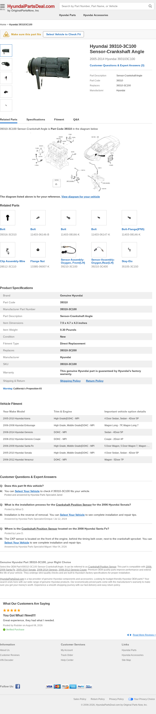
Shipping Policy (70, 380)
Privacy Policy (116, 699)
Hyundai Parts (67, 15)
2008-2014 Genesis (47, 569)
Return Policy (94, 380)
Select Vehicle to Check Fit (63, 34)
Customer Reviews (10, 655)
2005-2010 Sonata (26, 569)
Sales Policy (79, 699)
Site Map (126, 660)
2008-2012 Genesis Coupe (73, 569)
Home (3, 24)
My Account (67, 650)
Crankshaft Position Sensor (74, 504)
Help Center (67, 660)
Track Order (67, 655)
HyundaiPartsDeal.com (12, 579)
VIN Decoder (6, 660)
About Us (5, 650)
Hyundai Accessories (95, 15)
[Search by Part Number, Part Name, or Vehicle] (150, 6)
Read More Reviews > (144, 635)
